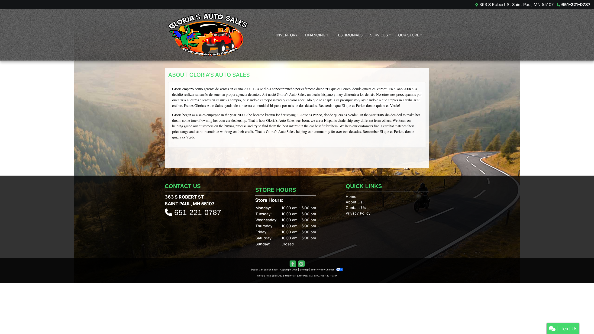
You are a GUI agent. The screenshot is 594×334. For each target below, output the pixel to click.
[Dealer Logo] (208, 35)
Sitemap (304, 269)
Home (351, 196)
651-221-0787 (576, 4)
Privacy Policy (358, 213)
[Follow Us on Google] (301, 263)
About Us (354, 202)
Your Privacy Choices (323, 269)
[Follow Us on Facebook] (293, 263)
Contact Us (356, 207)
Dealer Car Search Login (264, 269)
